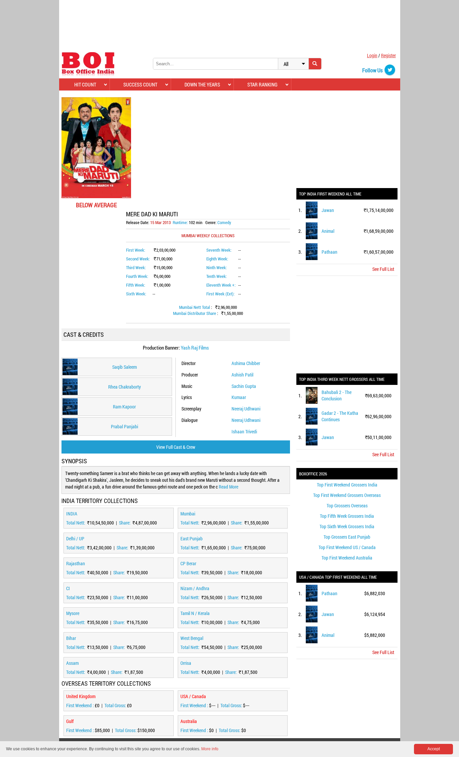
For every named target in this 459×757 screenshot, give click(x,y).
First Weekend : (80, 705)
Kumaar (239, 397)
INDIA (71, 513)
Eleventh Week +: (221, 285)
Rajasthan (75, 563)
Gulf (70, 721)
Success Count (140, 84)
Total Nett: (76, 522)
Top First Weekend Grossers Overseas (347, 495)
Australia (188, 721)
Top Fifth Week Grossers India (347, 516)
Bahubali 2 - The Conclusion (336, 395)
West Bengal (191, 638)
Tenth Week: (216, 276)
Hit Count (85, 84)
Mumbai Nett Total (195, 307)
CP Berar (188, 563)
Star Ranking (262, 84)
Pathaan (329, 252)
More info (209, 749)
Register (388, 55)
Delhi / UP (75, 538)
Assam (72, 663)
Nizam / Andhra (194, 588)
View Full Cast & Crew (175, 447)
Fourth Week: (137, 276)
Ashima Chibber (246, 363)
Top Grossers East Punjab (347, 537)
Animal (328, 231)
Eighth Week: (217, 259)
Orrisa (185, 663)
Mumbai (187, 513)
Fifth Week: (135, 285)
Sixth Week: (136, 294)
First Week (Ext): (220, 294)
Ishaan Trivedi (244, 431)
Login (372, 55)
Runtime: (180, 222)
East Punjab (191, 538)
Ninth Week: (216, 267)
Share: (125, 522)
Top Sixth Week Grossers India (347, 526)
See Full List (383, 269)
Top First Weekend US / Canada (347, 547)
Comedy (224, 222)
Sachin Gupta (244, 386)
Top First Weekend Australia (347, 557)
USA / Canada (193, 696)
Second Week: (138, 259)
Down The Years (202, 84)
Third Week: (136, 267)
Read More (228, 486)
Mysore (72, 613)
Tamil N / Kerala (195, 613)
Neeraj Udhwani (246, 408)
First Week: (135, 250)
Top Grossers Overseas (347, 505)
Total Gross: (116, 705)
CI (68, 588)
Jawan (328, 210)
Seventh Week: (219, 250)
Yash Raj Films (195, 347)
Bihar (71, 638)
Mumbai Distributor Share (195, 313)
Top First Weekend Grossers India (347, 484)
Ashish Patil (242, 374)
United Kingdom (80, 696)
